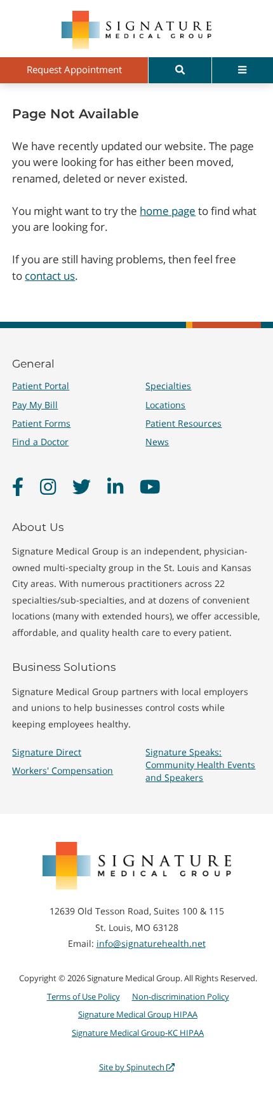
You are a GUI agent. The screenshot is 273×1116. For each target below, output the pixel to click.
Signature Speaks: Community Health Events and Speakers (200, 764)
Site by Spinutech (132, 1067)
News (157, 442)
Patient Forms (41, 423)
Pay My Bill (35, 405)
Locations (165, 405)
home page (168, 210)
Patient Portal (40, 386)
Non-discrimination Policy (180, 996)
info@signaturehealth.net (151, 943)
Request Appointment (74, 69)
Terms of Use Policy (83, 996)
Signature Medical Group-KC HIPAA (138, 1032)
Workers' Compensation (62, 770)
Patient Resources (183, 423)
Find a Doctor (40, 442)
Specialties (168, 386)
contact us (50, 275)
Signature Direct (46, 752)
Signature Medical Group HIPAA (137, 1014)
